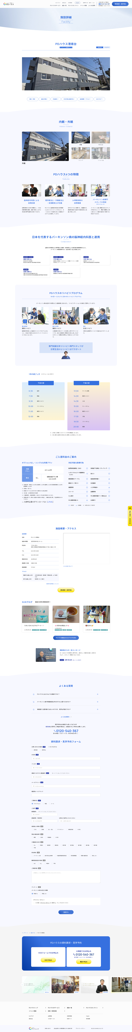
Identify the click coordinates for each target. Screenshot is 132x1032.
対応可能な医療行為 (69, 99)
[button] (22, 985)
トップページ (25, 932)
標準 (90, 2)
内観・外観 (32, 99)
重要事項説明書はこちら (51, 583)
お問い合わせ (48, 1028)
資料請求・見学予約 (120, 4)
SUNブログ (57, 2)
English (77, 2)
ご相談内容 (36, 868)
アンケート (36, 887)
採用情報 (70, 2)
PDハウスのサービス (55, 5)
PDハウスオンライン (73, 5)
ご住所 (35, 808)
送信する (66, 912)
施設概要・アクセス (85, 99)
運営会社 (64, 2)
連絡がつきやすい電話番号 (51, 773)
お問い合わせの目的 (44, 747)
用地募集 (88, 1018)
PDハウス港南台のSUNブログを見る (66, 638)
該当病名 (35, 852)
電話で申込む (83, 962)
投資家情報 (69, 1016)
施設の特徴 (44, 99)
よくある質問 (91, 5)
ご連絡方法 (36, 800)
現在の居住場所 (37, 834)
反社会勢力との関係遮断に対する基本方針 (63, 1028)
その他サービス (51, 1018)
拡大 (94, 2)
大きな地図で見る (67, 566)
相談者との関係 (37, 826)
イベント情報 (83, 5)
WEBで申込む (48, 960)
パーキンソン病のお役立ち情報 (40, 890)
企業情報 (50, 1016)
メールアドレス (37, 782)
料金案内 (55, 99)
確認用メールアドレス (37, 791)
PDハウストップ (33, 1007)
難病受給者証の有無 (38, 860)
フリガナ (35, 764)
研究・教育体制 (52, 1011)
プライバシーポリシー (39, 899)
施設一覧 (64, 5)
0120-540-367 (105, 4)
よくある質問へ (65, 717)
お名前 (35, 754)
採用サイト (69, 1018)
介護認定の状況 (37, 842)
